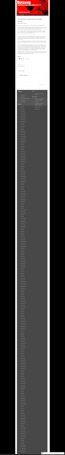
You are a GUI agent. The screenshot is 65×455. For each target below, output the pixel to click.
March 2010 (23, 413)
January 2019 (23, 239)
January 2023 (23, 174)
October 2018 (23, 244)
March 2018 (23, 256)
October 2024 (23, 139)
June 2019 (22, 231)
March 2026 (23, 111)
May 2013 (22, 353)
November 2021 (23, 196)
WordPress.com (37, 107)
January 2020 (23, 219)
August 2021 (23, 201)
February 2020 (23, 218)
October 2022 (23, 179)
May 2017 (22, 273)
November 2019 (23, 223)
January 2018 (23, 259)
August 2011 (23, 388)
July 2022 (22, 184)
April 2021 (22, 208)
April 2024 (22, 149)
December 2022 (23, 176)
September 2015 (23, 306)
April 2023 (22, 169)
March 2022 (23, 189)
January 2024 (23, 154)
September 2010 (23, 403)
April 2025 (22, 129)
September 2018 (23, 246)
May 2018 (22, 253)
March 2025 (23, 131)
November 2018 (23, 243)
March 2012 (23, 376)
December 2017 (23, 261)
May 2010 (22, 410)
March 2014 (23, 336)
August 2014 (23, 328)
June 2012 (22, 371)
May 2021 (22, 206)
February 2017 (23, 278)
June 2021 (22, 204)
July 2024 (22, 144)
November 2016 (23, 283)
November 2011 (23, 383)
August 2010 (23, 405)
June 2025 (22, 126)
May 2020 (22, 214)
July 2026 (22, 106)
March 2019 (23, 236)
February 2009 (23, 428)
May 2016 (22, 293)
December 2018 (23, 241)
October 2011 (23, 385)
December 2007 (23, 446)
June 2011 (22, 391)
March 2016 (23, 296)
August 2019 (23, 228)
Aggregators (23, 95)
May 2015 (22, 313)
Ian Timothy (37, 101)
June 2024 (22, 146)
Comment (42, 84)
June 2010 (22, 408)
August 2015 (23, 308)
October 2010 (23, 401)
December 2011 (23, 381)
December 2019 (23, 221)
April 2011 (22, 393)
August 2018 (23, 248)
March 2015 (23, 316)
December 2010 (23, 398)
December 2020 (23, 213)
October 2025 (23, 119)
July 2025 (22, 124)
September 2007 (23, 451)
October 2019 (23, 224)
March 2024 (23, 151)
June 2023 (22, 166)
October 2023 (23, 159)
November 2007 (23, 448)
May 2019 (22, 233)
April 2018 (22, 254)
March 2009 (23, 426)
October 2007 (23, 450)
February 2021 (23, 209)
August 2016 (23, 288)
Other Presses (23, 100)
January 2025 (23, 134)
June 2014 (22, 331)
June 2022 (22, 186)
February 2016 (23, 298)
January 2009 (23, 430)
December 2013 (23, 341)
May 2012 (22, 373)
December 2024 (23, 136)
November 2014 (23, 323)
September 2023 (23, 161)
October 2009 (23, 420)
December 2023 (23, 156)
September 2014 (23, 326)
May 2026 (22, 109)
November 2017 (23, 263)
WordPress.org (37, 109)
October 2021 (23, 198)
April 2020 (22, 216)
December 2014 (23, 321)
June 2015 (22, 311)
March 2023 (23, 171)
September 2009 (23, 421)
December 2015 (23, 301)
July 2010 (22, 406)
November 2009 (23, 418)
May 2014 (22, 333)
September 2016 (23, 286)
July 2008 (22, 440)
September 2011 (23, 386)
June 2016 (22, 291)
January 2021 (23, 211)
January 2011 (23, 396)
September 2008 (23, 436)
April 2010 (22, 411)
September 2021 (23, 199)
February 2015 (23, 318)
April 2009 (22, 425)
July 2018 (22, 249)
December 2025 (23, 116)
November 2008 (23, 433)
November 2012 (23, 363)
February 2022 (23, 191)
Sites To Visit (23, 101)
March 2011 (23, 395)
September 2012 (23, 366)
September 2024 (23, 141)
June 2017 (22, 271)
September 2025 (23, 121)
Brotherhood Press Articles (25, 98)
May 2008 (22, 443)
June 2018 (22, 251)
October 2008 (23, 435)
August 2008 (23, 438)
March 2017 (23, 276)
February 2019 (23, 238)
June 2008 (22, 441)
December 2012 (23, 361)
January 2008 (23, 445)
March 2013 (23, 356)
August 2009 (23, 423)
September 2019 (23, 226)
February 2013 (23, 358)
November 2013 (23, 343)
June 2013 (22, 351)
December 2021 (23, 194)
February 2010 (23, 415)
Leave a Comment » (22, 66)
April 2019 (22, 234)
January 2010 (23, 416)
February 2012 (23, 378)
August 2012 (23, 368)
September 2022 (23, 181)
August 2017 (23, 268)
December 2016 (23, 281)
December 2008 (23, 431)
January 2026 (23, 114)
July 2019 (22, 229)
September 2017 (23, 266)
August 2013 (23, 348)
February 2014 (23, 338)
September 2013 (23, 346)
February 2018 (23, 258)
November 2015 (23, 303)
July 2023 (22, 164)
